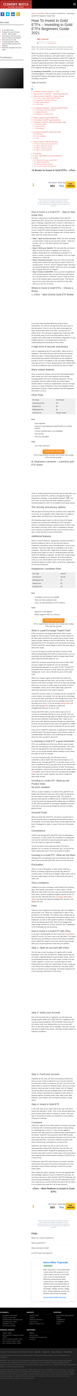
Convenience (40, 128)
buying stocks (65, 703)
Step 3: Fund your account (44, 148)
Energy (32, 1333)
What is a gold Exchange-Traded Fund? (46, 118)
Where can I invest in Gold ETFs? (47, 160)
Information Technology (38, 1337)
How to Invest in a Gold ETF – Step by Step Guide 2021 (51, 94)
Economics (4, 1312)
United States (34, 1315)
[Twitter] (8, 14)
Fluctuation (39, 134)
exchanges (59, 897)
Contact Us (45, 1352)
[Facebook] (2, 14)
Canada (32, 1317)
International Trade (10, 1321)
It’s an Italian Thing (7, 30)
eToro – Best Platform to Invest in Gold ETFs (48, 156)
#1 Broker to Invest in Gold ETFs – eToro (46, 91)
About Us (37, 1352)
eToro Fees (39, 104)
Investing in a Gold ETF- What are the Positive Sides (50, 122)
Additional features (41, 112)
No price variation (41, 124)
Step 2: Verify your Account (44, 146)
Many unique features (42, 102)
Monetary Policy (8, 1324)
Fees (37, 138)
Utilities (32, 1339)
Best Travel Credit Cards (11, 1341)
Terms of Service (56, 1352)
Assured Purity (40, 126)
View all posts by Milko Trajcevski (54, 1297)
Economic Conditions (10, 1315)
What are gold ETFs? (43, 162)
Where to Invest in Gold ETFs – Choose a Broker (49, 96)
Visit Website (70, 185)
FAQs (36, 158)
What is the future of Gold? (45, 164)
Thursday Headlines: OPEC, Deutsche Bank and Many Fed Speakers (11, 43)
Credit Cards (7, 1333)
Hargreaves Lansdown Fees (44, 114)
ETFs (46, 706)
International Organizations (13, 1319)
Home (33, 13)
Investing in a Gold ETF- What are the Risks (47, 132)
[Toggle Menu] (74, 4)
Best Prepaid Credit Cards (12, 1343)
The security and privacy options (45, 110)
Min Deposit (53, 182)
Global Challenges (9, 1317)
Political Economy (9, 1326)
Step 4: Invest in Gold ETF (44, 150)
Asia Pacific (33, 1321)
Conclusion (38, 153)
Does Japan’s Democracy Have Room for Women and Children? (12, 37)
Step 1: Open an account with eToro (47, 144)
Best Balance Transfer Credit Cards (13, 1336)
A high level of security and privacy (46, 100)
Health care (34, 1335)
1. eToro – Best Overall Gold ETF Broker (48, 98)
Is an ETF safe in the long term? (46, 166)
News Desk (4, 22)
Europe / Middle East (37, 1324)
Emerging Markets (36, 1319)
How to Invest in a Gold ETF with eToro (46, 141)
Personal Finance (7, 1330)
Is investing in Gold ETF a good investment (47, 120)
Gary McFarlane (52, 43)
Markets (30, 1312)
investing (68, 934)
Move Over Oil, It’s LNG (9, 40)
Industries (31, 1330)
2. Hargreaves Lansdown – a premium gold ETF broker (51, 108)
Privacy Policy (67, 1352)
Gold (33, 772)
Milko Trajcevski (42, 39)
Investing (40, 13)
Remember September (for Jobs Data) (11, 48)
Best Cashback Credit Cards (12, 1339)
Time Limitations (41, 136)
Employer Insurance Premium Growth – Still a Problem (11, 33)
